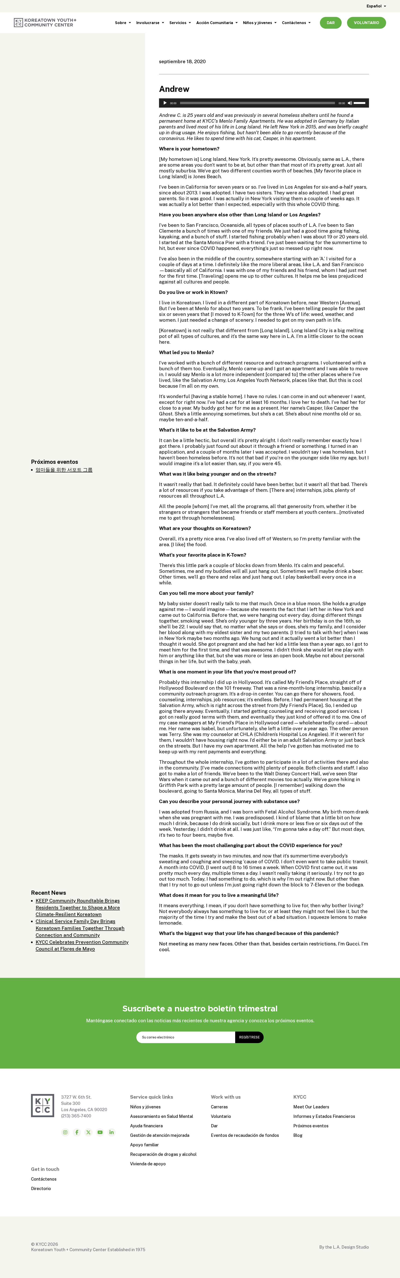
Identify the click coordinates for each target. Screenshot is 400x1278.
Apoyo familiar (144, 1144)
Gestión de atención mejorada (159, 1135)
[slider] (360, 102)
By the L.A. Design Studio (344, 1247)
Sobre (120, 22)
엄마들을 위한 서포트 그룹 (64, 470)
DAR (331, 22)
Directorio (41, 1188)
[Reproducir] (165, 103)
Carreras (219, 1106)
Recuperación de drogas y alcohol (163, 1154)
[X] (88, 1132)
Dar (214, 1125)
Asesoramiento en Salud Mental (161, 1116)
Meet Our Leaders (311, 1106)
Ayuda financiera (146, 1125)
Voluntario (221, 1116)
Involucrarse (147, 22)
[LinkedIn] (111, 1132)
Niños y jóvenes (257, 22)
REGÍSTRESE (249, 1037)
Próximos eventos (310, 1125)
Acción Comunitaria (214, 22)
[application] (264, 103)
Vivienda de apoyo (148, 1163)
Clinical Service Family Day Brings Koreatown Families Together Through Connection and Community (80, 928)
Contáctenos (294, 22)
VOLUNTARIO (366, 22)
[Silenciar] (350, 103)
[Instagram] (65, 1132)
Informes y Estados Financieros (324, 1116)
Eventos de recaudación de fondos (245, 1135)
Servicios (177, 22)
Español (374, 6)
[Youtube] (100, 1132)
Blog (298, 1135)
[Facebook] (77, 1132)
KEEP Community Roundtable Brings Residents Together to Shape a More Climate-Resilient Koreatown (78, 907)
